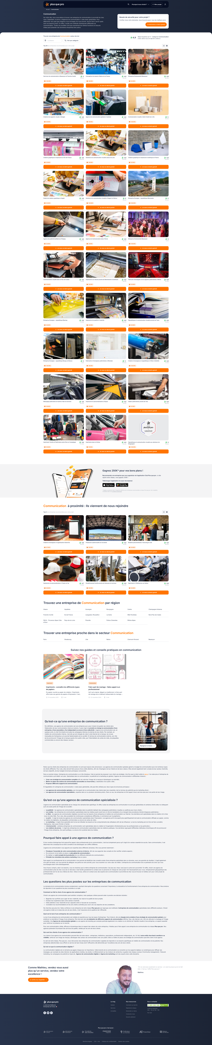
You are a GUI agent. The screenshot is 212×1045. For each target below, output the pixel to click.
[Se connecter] (165, 4)
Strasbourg (67, 639)
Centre (130, 609)
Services (113, 1008)
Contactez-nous (130, 1014)
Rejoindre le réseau (131, 1008)
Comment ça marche (131, 1005)
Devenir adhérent (130, 1017)
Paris (44, 639)
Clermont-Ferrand (133, 639)
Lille (86, 639)
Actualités (113, 1011)
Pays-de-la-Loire (69, 620)
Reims (108, 639)
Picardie (88, 620)
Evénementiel (92, 683)
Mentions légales (87, 1041)
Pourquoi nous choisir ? (139, 4)
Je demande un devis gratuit (156, 24)
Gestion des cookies (123, 1041)
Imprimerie (49, 683)
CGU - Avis (97, 1041)
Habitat (113, 1005)
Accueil (48, 9)
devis (146, 774)
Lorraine (109, 615)
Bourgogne (110, 609)
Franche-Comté (48, 615)
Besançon (152, 639)
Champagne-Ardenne (155, 609)
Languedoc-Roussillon (92, 615)
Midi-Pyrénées (132, 615)
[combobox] (53, 40)
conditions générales (117, 491)
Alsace (45, 609)
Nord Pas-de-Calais (155, 615)
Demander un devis (131, 1011)
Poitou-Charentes (112, 620)
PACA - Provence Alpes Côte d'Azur (52, 621)
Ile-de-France (68, 615)
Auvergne (88, 609)
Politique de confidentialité (109, 1041)
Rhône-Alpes (131, 620)
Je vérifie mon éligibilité (37, 980)
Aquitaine (67, 609)
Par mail (149, 1012)
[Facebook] (44, 1012)
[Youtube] (48, 1012)
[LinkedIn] (51, 1012)
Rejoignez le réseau (146, 746)
